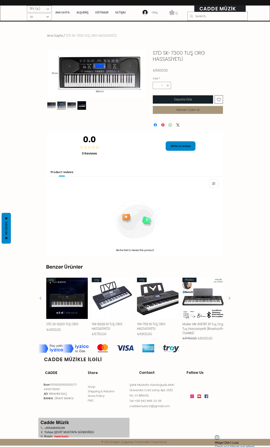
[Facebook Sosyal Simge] (206, 396)
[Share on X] (178, 125)
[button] (39, 9)
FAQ (90, 400)
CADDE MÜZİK (217, 8)
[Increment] (168, 85)
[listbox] (39, 9)
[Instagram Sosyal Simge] (192, 396)
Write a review (180, 146)
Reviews (6, 228)
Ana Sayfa (55, 35)
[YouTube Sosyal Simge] (199, 396)
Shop (91, 387)
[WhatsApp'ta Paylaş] (170, 125)
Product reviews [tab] (62, 172)
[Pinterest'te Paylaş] (162, 125)
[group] (135, 309)
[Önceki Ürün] (40, 298)
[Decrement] (155, 85)
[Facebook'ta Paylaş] (155, 125)
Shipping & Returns (101, 391)
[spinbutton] (162, 85)
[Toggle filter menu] (213, 183)
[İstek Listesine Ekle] (219, 99)
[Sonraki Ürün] (229, 298)
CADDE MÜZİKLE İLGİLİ (73, 359)
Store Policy (96, 396)
